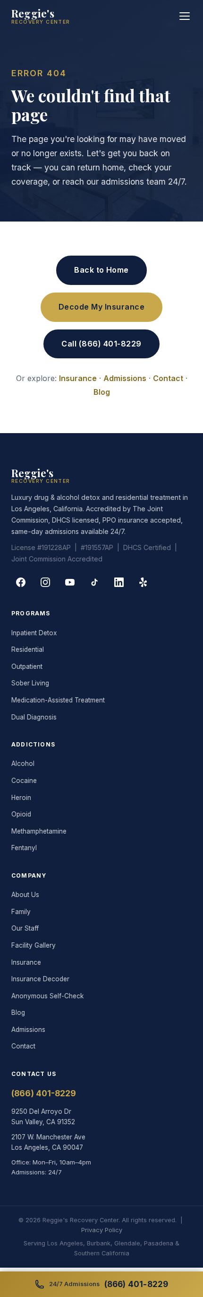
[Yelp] (143, 582)
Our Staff (25, 928)
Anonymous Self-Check (47, 996)
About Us (25, 894)
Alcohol (22, 763)
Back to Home (101, 270)
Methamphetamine (39, 831)
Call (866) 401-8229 (101, 343)
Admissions (124, 378)
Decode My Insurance (101, 306)
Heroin (21, 797)
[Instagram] (45, 582)
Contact (168, 378)
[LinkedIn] (119, 582)
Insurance (78, 378)
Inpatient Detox (34, 633)
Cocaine (24, 780)
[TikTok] (94, 582)
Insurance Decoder (40, 979)
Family (21, 911)
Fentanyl (24, 848)
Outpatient (26, 666)
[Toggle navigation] (185, 16)
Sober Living (30, 683)
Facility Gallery (33, 945)
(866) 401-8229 (43, 1093)
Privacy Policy (101, 1230)
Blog (101, 392)
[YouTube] (69, 582)
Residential (27, 649)
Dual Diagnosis (34, 717)
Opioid (21, 814)
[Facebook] (20, 582)
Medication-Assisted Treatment (58, 700)
